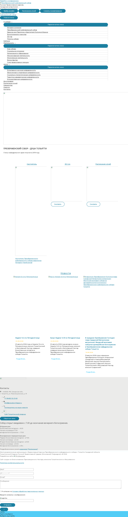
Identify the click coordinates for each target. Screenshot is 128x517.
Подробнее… (21, 359)
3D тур (67, 164)
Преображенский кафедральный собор (22, 30)
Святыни (6, 41)
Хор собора (11, 49)
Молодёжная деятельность (17, 58)
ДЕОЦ (5, 64)
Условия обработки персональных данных (28, 491)
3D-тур (9, 37)
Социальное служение (15, 51)
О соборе (7, 22)
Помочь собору (13, 39)
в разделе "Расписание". (29, 449)
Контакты (7, 89)
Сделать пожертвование (53, 11)
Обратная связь (9, 418)
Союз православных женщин (18, 62)
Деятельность (8, 43)
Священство (8, 85)
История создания (14, 28)
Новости (6, 87)
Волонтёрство (12, 60)
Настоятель (32, 164)
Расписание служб (29, 11)
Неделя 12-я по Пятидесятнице (27, 338)
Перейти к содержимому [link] (9, 1)
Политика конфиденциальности (12, 463)
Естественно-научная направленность (21, 70)
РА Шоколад (20, 456)
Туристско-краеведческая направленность (23, 77)
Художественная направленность (19, 79)
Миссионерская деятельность (18, 56)
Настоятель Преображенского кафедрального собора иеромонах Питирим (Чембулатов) (28, 260)
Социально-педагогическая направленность (23, 75)
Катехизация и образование (17, 53)
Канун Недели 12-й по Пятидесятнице (65, 338)
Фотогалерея (8, 81)
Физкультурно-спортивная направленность (23, 72)
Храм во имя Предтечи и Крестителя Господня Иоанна (27, 32)
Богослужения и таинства (16, 34)
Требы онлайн (9, 11)
